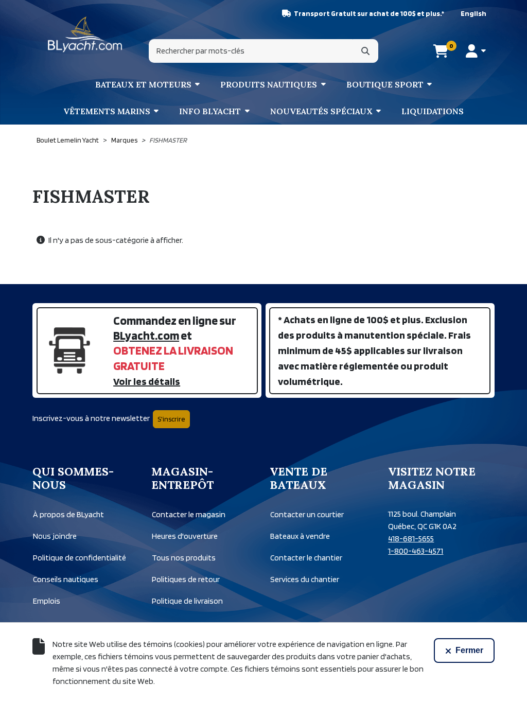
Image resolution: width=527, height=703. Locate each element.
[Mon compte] (476, 51)
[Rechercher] (365, 51)
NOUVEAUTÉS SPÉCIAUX (321, 111)
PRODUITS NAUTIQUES (268, 84)
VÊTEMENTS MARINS (106, 111)
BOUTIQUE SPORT (385, 84)
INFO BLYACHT (210, 111)
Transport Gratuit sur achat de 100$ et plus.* (369, 13)
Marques (124, 140)
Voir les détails (146, 381)
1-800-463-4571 (415, 551)
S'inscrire (171, 419)
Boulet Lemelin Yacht (68, 140)
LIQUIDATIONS (432, 111)
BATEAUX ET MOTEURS (143, 84)
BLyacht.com (146, 335)
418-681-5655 (411, 538)
